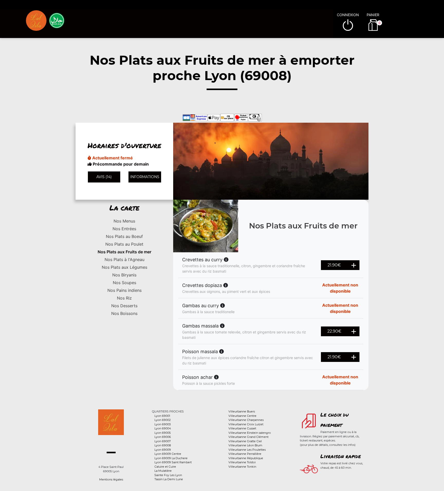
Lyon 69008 (162, 445)
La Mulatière (163, 471)
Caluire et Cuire (165, 466)
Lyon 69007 (162, 441)
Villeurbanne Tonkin (242, 466)
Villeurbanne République (245, 458)
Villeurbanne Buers (241, 411)
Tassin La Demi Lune (168, 479)
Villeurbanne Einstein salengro (249, 433)
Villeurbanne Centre (242, 416)
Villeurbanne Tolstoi (242, 462)
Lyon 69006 (162, 437)
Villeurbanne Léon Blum (245, 445)
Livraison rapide (340, 456)
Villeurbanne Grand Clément (248, 437)
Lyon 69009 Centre (167, 454)
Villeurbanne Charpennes (246, 420)
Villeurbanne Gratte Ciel (245, 441)
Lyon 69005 (162, 433)
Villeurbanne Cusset (242, 428)
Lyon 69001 (162, 416)
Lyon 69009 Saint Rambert (173, 462)
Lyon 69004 (162, 428)
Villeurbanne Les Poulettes (247, 449)
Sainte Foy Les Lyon (168, 475)
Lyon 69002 (162, 420)
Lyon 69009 (162, 449)
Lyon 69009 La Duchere (171, 458)
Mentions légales (111, 479)
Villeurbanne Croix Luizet (245, 424)
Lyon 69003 (162, 424)
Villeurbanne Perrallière (244, 454)
